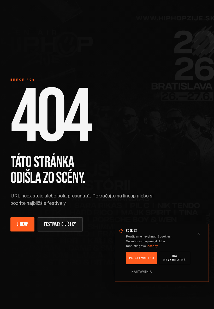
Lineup (22, 224)
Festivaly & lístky (60, 224)
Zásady (152, 245)
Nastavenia (142, 271)
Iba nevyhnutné (174, 258)
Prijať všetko (141, 258)
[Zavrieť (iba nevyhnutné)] (198, 234)
